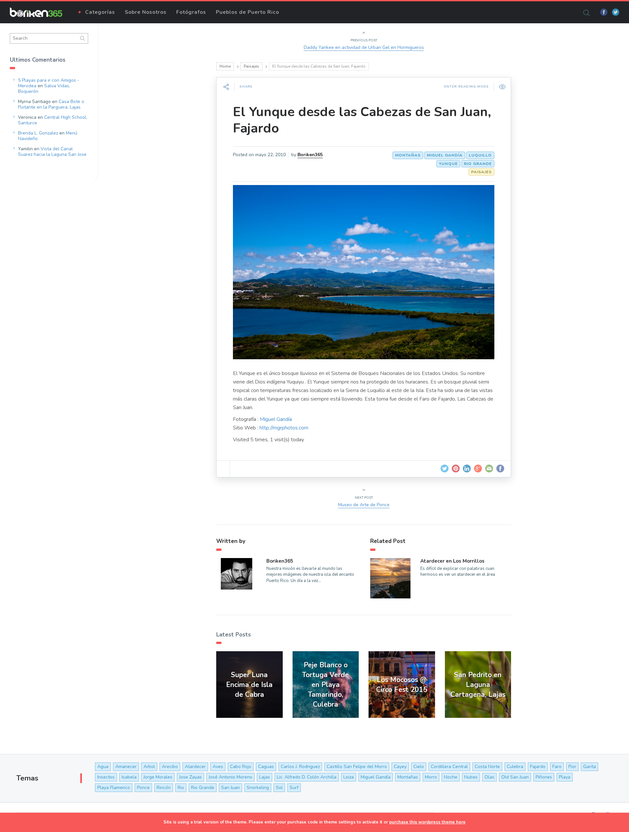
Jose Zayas (190, 777)
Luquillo (480, 155)
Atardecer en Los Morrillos (452, 561)
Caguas (266, 766)
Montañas (408, 155)
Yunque (448, 163)
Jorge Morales (157, 777)
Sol (279, 787)
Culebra (515, 766)
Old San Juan (515, 777)
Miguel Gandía (445, 155)
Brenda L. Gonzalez (38, 133)
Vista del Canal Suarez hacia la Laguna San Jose (52, 151)
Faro (557, 766)
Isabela (129, 777)
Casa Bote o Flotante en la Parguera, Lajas (51, 104)
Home (225, 66)
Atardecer (195, 766)
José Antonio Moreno (230, 777)
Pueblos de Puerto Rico (247, 12)
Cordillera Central (449, 766)
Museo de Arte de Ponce (364, 505)
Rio (181, 787)
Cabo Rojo (240, 766)
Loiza (348, 777)
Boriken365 (310, 155)
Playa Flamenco (113, 787)
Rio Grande (478, 163)
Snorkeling (258, 787)
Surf (294, 787)
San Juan (230, 787)
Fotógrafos (191, 12)
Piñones (544, 777)
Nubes (471, 777)
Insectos (106, 777)
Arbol (149, 766)
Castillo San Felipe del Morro (357, 766)
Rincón (164, 787)
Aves (218, 766)
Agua (102, 766)
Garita (589, 766)
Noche (450, 777)
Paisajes (251, 66)
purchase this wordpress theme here (427, 822)
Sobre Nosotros (145, 12)
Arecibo (170, 766)
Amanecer (126, 766)
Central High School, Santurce (52, 120)
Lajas (264, 777)
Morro (431, 777)
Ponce (143, 787)
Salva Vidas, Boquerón (44, 88)
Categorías (100, 12)
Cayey (400, 766)
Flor (572, 766)
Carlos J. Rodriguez (300, 766)
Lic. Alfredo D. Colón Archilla (306, 777)
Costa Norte (487, 766)
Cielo (418, 766)
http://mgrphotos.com (283, 427)
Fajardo (537, 766)
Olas (489, 777)
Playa (564, 777)
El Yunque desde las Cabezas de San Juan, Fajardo (362, 120)
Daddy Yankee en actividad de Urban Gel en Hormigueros (364, 47)
